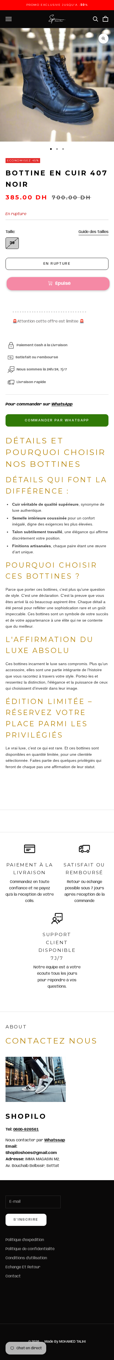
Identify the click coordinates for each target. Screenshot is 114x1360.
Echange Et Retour (23, 1267)
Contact (13, 1276)
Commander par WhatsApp (57, 420)
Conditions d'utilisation (26, 1258)
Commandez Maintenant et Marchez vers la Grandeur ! (52, 783)
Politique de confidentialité (30, 1249)
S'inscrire (26, 1219)
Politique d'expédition (25, 1240)
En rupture (57, 264)
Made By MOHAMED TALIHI (65, 1341)
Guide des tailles (93, 232)
